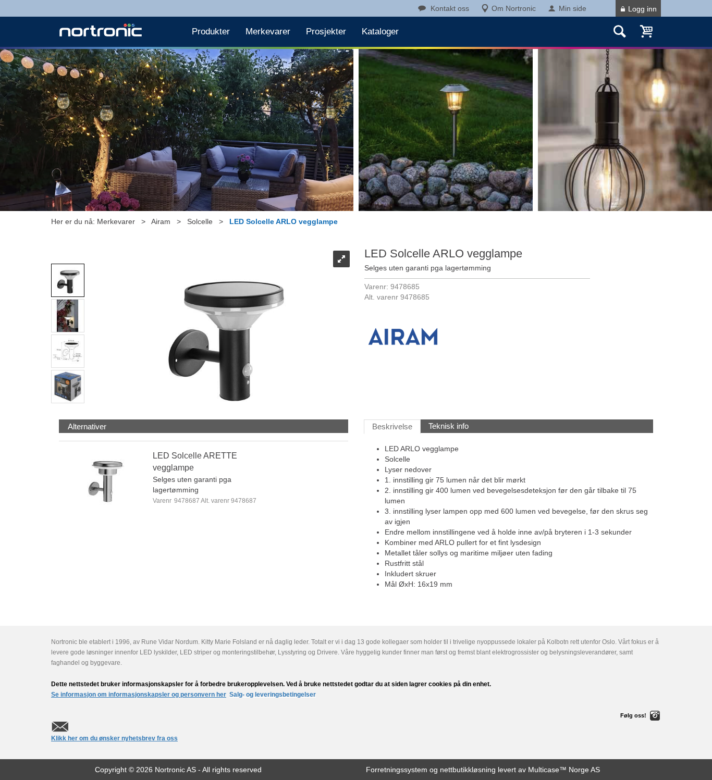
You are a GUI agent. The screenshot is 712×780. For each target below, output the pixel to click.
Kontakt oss (450, 8)
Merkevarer (267, 31)
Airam (160, 221)
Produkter (211, 31)
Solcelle (200, 221)
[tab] (87, 426)
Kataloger (380, 31)
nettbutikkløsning (468, 769)
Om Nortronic (514, 8)
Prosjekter (326, 31)
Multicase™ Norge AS (564, 769)
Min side (572, 8)
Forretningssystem (396, 769)
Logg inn (642, 9)
